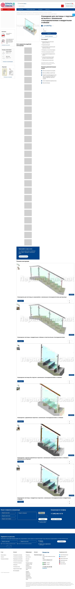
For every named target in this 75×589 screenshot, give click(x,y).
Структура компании (4, 558)
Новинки (41, 541)
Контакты (48, 9)
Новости (2, 556)
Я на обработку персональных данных (9, 543)
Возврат (27, 560)
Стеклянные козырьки (17, 562)
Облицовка (15, 564)
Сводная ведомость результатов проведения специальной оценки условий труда (29, 575)
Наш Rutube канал (64, 560)
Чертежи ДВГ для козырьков (9, 34)
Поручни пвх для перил (17, 568)
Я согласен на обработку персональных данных (43, 522)
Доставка (27, 558)
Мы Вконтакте (63, 556)
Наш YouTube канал (64, 558)
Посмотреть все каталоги (6, 45)
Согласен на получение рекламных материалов (25, 543)
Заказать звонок (69, 6)
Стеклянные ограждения (17, 556)
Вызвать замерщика (49, 36)
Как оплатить (28, 556)
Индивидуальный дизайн (17, 558)
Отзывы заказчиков (6, 49)
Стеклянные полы (16, 566)
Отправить (61, 541)
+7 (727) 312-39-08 (47, 567)
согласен (4, 543)
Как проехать (44, 568)
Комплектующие (38, 554)
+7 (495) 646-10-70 (57, 513)
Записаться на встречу (23, 256)
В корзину (21, 300)
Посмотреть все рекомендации (8, 61)
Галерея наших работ (30, 9)
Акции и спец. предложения (45, 544)
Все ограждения (16, 570)
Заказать (49, 33)
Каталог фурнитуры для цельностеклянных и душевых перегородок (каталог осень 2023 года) (10, 41)
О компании (20, 9)
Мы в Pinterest (63, 563)
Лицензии (4, 66)
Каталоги (4, 31)
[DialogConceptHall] (8, 53)
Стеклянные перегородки (18, 560)
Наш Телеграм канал (64, 554)
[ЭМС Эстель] (8, 58)
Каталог (36, 552)
